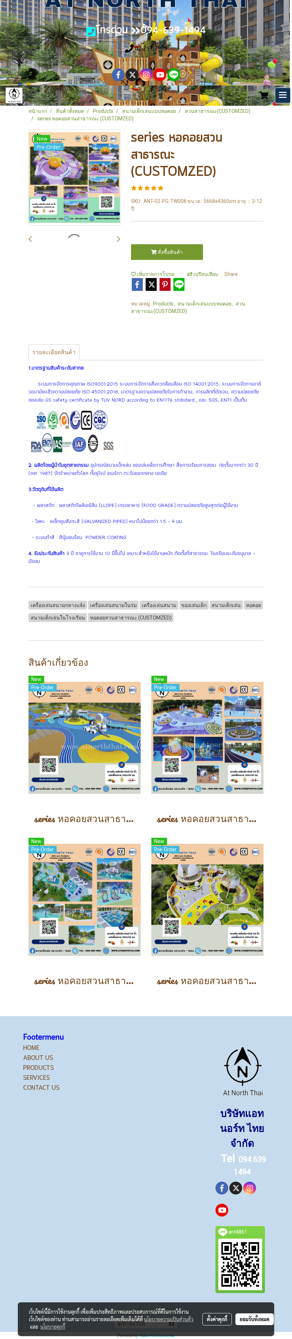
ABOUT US (38, 1057)
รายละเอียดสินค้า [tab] (53, 352)
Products (163, 304)
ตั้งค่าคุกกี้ (217, 1319)
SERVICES (36, 1077)
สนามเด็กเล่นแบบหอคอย (205, 304)
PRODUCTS (38, 1067)
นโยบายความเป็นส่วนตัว (168, 1319)
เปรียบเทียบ (205, 274)
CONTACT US (41, 1087)
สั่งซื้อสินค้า (170, 252)
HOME (31, 1047)
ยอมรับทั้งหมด (255, 1319)
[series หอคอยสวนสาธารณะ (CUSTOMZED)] (74, 178)
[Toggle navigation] (283, 95)
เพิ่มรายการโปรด (155, 274)
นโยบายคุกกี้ (52, 1326)
